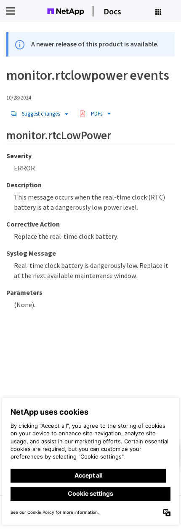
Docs (112, 11)
